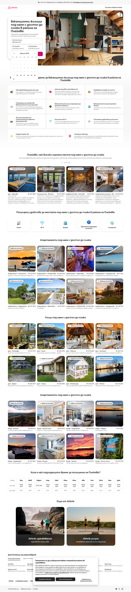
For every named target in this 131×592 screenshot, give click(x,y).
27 (24, 75)
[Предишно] (62, 162)
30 (35, 75)
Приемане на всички (45, 579)
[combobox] (26, 42)
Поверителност (26, 589)
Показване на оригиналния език (83, 2)
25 (17, 75)
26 (21, 75)
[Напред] (68, 162)
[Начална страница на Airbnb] (12, 7)
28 (28, 75)
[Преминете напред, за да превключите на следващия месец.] (34, 53)
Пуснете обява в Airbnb (113, 7)
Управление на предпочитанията (86, 580)
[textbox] (18, 48)
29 (31, 75)
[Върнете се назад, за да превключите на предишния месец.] (14, 53)
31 (13, 79)
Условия (35, 589)
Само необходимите (65, 579)
